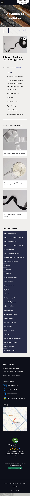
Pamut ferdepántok (10, 302)
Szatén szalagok (15, 67)
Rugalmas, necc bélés (10, 314)
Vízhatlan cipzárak (9, 350)
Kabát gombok (8, 282)
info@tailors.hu (12, 385)
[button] (24, 38)
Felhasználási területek (11, 261)
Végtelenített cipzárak (11, 342)
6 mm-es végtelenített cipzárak (13, 245)
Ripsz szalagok (8, 310)
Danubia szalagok (9, 249)
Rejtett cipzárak (9, 306)
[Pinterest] (16, 490)
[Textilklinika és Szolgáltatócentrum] (15, 431)
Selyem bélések (8, 318)
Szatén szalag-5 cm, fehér (14, 153)
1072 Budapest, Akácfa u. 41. (16, 399)
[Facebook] (11, 490)
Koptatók (7, 290)
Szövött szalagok (9, 330)
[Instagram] (18, 490)
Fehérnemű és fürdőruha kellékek (14, 257)
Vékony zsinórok (9, 346)
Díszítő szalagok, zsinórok (12, 253)
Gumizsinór (7, 273)
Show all (23, 30)
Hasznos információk (10, 278)
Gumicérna (7, 265)
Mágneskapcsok (8, 294)
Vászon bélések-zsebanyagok (12, 338)
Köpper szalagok (9, 286)
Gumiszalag (7, 269)
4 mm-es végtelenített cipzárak (13, 237)
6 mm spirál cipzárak (10, 241)
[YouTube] (14, 490)
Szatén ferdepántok (10, 322)
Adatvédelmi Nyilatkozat (11, 375)
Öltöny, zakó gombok (10, 298)
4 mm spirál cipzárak (10, 233)
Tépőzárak (7, 334)
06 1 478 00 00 (12, 390)
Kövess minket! (12, 394)
